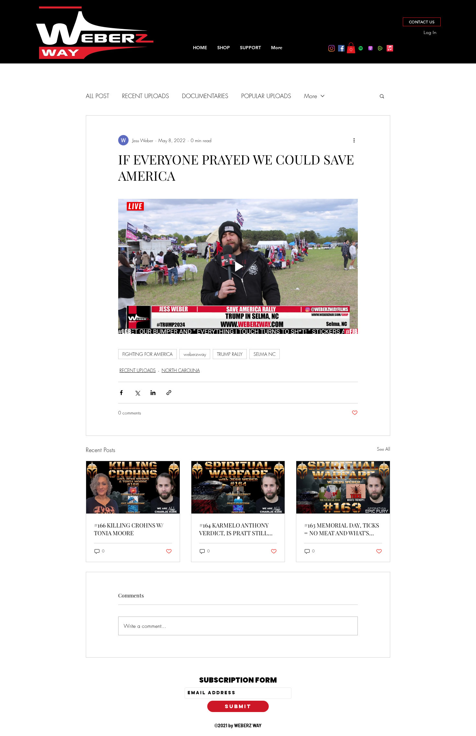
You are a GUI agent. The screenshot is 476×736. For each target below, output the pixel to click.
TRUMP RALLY (230, 354)
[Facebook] (341, 48)
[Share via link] (169, 393)
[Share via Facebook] (121, 393)
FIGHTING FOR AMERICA (147, 354)
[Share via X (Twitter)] (137, 393)
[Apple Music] (390, 48)
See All (383, 449)
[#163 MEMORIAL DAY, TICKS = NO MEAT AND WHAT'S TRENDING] (343, 487)
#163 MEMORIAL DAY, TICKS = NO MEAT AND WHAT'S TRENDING (341, 529)
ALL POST (97, 96)
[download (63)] (380, 48)
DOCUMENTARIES (205, 96)
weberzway (195, 354)
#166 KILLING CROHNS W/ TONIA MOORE (129, 529)
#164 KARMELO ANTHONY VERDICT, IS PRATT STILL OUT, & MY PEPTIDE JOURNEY (233, 529)
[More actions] (354, 140)
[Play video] (238, 266)
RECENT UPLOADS (145, 96)
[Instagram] (331, 48)
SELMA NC (265, 354)
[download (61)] (370, 48)
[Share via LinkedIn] (153, 393)
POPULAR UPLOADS (266, 96)
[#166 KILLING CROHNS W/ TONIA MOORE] (133, 487)
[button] (351, 47)
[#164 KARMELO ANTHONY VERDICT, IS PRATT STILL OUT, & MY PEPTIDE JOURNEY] (238, 487)
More (310, 96)
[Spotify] (360, 48)
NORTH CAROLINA (181, 370)
